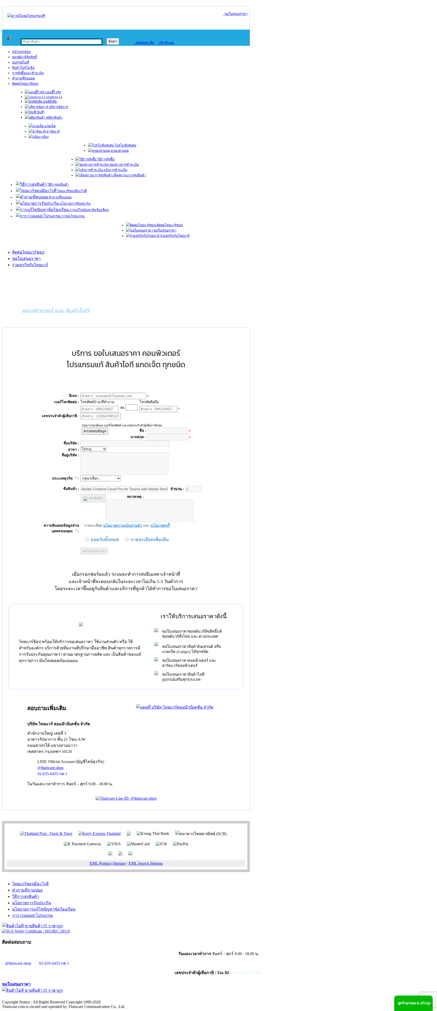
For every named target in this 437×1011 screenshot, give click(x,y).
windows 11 (53, 97)
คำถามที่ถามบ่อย (27, 890)
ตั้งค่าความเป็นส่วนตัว (21, 997)
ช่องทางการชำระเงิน (124, 165)
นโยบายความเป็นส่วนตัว (67, 997)
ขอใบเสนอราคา (235, 14)
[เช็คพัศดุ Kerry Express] (99, 833)
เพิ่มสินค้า (95, 498)
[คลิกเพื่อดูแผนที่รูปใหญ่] (174, 707)
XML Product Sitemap (107, 863)
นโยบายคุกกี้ (104, 997)
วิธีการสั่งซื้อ (106, 159)
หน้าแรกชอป (21, 52)
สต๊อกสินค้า (53, 117)
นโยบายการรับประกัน (75, 203)
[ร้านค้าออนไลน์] (26, 16)
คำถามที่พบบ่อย (23, 78)
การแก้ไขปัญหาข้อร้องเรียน (89, 210)
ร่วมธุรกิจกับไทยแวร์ (174, 236)
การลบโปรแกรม (73, 216)
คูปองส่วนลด (119, 151)
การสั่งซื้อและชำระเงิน (28, 73)
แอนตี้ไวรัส (53, 92)
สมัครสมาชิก (144, 43)
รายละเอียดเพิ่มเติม (149, 539)
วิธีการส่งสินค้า (58, 185)
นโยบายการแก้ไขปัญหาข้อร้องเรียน (43, 909)
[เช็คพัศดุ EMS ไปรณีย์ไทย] (46, 833)
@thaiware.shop (50, 768)
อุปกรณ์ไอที (20, 62)
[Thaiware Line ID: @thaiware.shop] (126, 798)
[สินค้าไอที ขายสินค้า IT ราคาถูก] (32, 926)
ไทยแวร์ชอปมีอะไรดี (71, 191)
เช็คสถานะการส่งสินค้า (129, 175)
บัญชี (40, 112)
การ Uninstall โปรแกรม (32, 915)
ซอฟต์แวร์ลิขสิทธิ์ (24, 57)
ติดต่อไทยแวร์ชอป (25, 84)
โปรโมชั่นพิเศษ (125, 145)
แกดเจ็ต (50, 126)
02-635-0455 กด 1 (52, 774)
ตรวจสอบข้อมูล (95, 431)
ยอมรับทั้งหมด (105, 539)
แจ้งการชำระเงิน (115, 170)
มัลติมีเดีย (49, 102)
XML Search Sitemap (145, 863)
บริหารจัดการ (58, 107)
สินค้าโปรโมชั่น (23, 68)
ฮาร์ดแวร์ (53, 131)
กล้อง (44, 137)
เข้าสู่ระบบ (165, 43)
